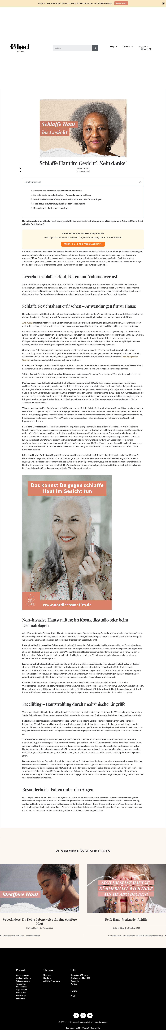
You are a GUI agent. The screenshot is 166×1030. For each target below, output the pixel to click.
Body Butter (21, 992)
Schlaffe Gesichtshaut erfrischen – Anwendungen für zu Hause (62, 195)
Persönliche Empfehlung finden (83, 244)
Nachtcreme (21, 987)
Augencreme (21, 989)
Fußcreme (20, 998)
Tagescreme (21, 984)
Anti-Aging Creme (23, 978)
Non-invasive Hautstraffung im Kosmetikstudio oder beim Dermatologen (67, 199)
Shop (112, 46)
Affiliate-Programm (51, 981)
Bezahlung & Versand (79, 975)
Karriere (47, 978)
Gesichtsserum (22, 975)
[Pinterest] (90, 1015)
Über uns (126, 46)
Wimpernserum (23, 981)
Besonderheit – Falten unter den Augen (51, 208)
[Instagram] (83, 1015)
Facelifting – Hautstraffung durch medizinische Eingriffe (59, 203)
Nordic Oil (147, 49)
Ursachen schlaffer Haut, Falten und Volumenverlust (57, 190)
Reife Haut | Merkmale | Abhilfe (126, 919)
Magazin (142, 46)
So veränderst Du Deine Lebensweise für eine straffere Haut (40, 921)
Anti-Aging (27, 322)
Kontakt (74, 984)
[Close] (163, 3)
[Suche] (95, 48)
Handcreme (21, 995)
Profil (73, 996)
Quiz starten (121, 3)
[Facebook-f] (76, 1015)
